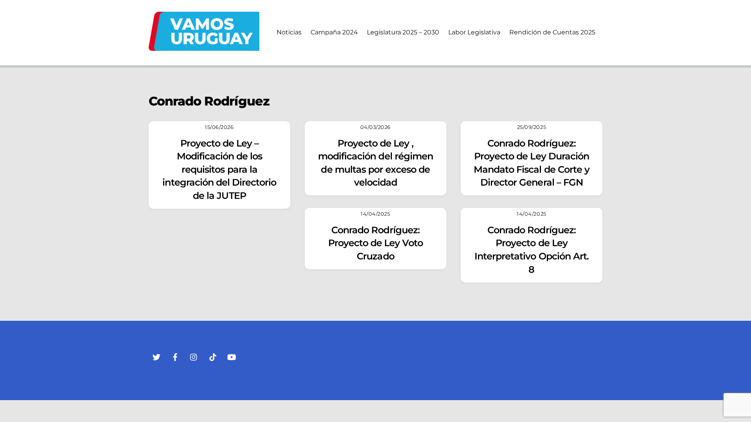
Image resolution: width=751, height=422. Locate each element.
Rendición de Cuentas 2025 (552, 32)
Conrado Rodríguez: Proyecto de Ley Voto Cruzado (375, 243)
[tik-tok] (213, 356)
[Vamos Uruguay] (204, 47)
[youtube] (231, 356)
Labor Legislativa (474, 32)
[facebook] (175, 356)
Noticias (289, 32)
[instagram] (194, 356)
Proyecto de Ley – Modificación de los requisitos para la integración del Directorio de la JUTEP (219, 169)
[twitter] (156, 356)
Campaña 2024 (334, 32)
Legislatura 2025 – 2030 (403, 32)
